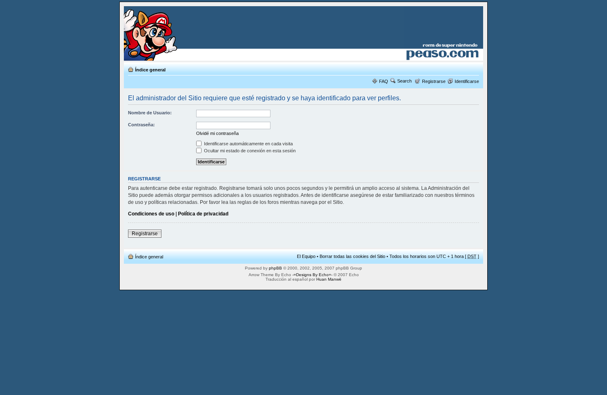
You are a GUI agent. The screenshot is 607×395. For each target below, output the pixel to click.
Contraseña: (141, 124)
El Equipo (306, 256)
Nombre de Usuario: (150, 112)
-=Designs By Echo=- (312, 274)
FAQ (383, 81)
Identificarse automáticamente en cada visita (248, 143)
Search (404, 80)
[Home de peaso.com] (172, 33)
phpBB (275, 268)
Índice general (150, 69)
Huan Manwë (328, 279)
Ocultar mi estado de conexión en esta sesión (249, 150)
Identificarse (467, 81)
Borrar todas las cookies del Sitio (352, 256)
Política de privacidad (203, 214)
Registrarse (434, 81)
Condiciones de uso (151, 214)
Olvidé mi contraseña (217, 133)
